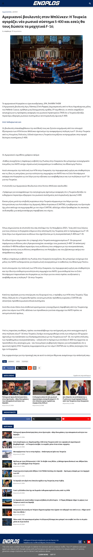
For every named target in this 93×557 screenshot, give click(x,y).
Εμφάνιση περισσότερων (82, 375)
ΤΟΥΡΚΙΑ (25, 361)
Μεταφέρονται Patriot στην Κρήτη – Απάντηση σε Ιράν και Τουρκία (39, 452)
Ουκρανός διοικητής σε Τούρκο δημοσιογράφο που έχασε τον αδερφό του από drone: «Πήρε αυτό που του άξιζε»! (51, 511)
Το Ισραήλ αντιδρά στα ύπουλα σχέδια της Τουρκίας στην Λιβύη (38, 481)
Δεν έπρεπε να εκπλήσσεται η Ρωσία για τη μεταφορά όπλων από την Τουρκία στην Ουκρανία (75, 399)
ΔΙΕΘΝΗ (15, 12)
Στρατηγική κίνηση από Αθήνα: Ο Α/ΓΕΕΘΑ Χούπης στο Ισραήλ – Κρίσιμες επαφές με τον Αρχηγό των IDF (51, 472)
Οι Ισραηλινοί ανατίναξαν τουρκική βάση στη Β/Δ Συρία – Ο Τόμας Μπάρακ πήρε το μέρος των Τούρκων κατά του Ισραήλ (50, 501)
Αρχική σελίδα (6, 12)
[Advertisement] (39, 93)
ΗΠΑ (18, 361)
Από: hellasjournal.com (11, 122)
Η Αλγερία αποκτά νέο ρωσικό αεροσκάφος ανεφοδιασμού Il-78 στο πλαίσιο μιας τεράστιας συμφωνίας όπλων (46, 400)
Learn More (43, 555)
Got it (53, 555)
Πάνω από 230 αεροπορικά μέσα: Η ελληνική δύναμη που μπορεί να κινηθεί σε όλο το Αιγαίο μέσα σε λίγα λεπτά (50, 520)
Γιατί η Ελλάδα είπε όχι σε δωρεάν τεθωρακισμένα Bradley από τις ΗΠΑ (41, 490)
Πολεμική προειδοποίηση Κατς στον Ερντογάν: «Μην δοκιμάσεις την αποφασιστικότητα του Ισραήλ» (15, 400)
